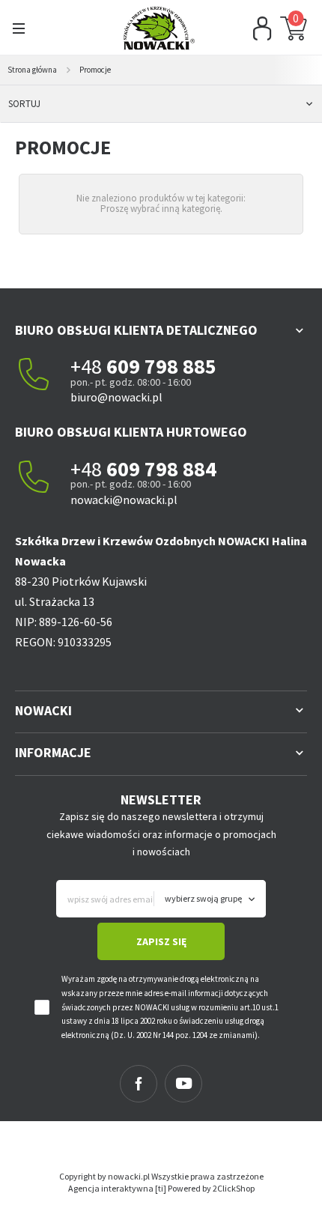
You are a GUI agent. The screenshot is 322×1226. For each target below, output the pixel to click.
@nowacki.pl (129, 396)
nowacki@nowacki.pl (123, 499)
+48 (88, 366)
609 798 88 (155, 366)
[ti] (160, 1188)
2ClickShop (234, 1188)
